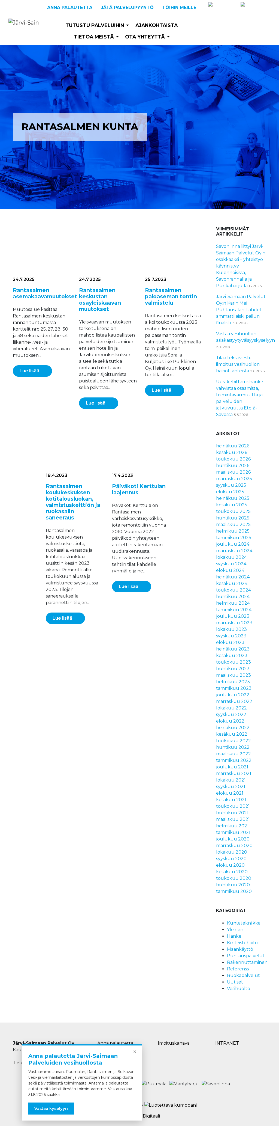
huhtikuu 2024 (233, 596)
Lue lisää (29, 370)
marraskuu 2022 (234, 701)
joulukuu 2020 (233, 839)
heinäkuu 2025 (232, 498)
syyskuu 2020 (231, 858)
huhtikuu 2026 (232, 465)
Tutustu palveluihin (94, 25)
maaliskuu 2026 (233, 472)
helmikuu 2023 (233, 681)
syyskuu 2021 (230, 786)
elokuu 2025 (230, 491)
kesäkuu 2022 (231, 734)
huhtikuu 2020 (233, 884)
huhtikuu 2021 (232, 812)
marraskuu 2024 (234, 550)
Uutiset (235, 982)
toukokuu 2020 (233, 878)
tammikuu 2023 (233, 688)
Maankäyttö (240, 949)
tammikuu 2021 (233, 832)
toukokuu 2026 (233, 459)
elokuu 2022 (230, 721)
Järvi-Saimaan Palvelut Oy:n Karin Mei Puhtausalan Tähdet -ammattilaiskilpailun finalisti (241, 309)
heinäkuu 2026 (232, 445)
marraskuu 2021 (233, 773)
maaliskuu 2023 (233, 675)
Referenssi (238, 968)
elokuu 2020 (230, 865)
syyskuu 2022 (231, 714)
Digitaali (151, 1116)
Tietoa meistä (94, 37)
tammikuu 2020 (234, 891)
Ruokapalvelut (243, 975)
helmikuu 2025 (233, 531)
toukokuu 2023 (233, 662)
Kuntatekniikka (243, 923)
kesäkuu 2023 (231, 655)
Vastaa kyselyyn (51, 1108)
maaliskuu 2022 (233, 753)
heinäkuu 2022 (233, 727)
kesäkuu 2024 (231, 583)
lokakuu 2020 (231, 852)
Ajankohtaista (156, 25)
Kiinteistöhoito (242, 942)
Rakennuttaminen (247, 962)
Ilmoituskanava (173, 1043)
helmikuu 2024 (233, 603)
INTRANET (227, 1043)
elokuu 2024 (230, 570)
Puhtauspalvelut (246, 955)
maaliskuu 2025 (233, 524)
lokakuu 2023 (231, 629)
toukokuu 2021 (233, 806)
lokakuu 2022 (231, 708)
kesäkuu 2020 (232, 871)
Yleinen (235, 929)
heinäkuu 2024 (233, 577)
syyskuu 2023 (231, 635)
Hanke (234, 936)
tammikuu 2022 (233, 760)
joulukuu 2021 (232, 767)
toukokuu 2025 (233, 511)
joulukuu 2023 (232, 616)
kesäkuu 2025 (231, 504)
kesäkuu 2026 (231, 452)
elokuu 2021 (229, 793)
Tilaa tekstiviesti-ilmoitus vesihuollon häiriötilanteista (238, 364)
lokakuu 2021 (231, 780)
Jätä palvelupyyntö (127, 7)
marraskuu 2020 (234, 845)
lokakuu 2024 (231, 557)
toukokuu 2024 (233, 590)
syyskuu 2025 (231, 485)
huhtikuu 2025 (232, 518)
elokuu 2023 (230, 642)
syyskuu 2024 (231, 563)
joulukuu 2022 (232, 694)
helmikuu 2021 (232, 825)
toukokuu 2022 (233, 740)
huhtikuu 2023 (233, 668)
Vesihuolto (238, 988)
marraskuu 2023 (234, 622)
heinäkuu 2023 (233, 649)
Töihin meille (179, 7)
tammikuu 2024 (233, 609)
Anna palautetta (69, 7)
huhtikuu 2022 (233, 747)
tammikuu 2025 (233, 537)
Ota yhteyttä (145, 37)
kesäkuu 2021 (231, 799)
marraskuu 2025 (234, 478)
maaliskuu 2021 (233, 819)
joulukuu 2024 (232, 544)
